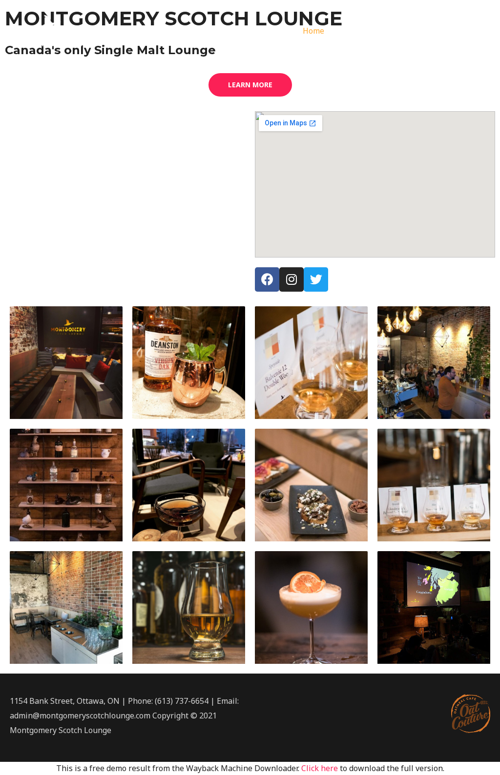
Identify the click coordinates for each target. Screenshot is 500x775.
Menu (428, 30)
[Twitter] (316, 279)
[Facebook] (267, 279)
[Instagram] (291, 279)
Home (313, 30)
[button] (250, 85)
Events (389, 30)
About (351, 30)
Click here (319, 768)
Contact (468, 30)
